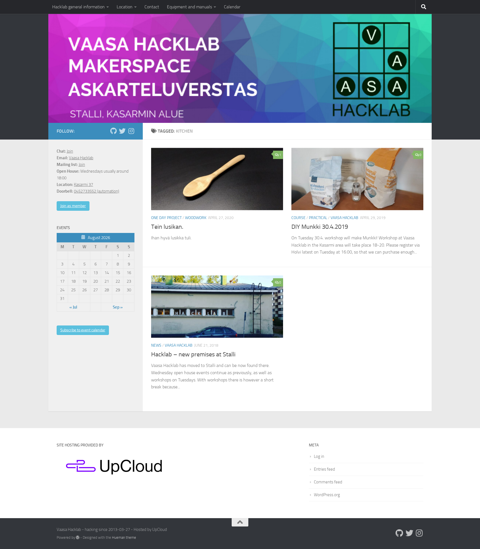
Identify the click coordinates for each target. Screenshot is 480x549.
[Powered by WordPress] (77, 537)
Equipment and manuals (189, 6)
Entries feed (324, 469)
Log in (319, 456)
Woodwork (195, 217)
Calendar (232, 6)
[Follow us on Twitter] (122, 131)
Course (298, 217)
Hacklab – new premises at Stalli (193, 354)
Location (124, 6)
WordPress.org (327, 494)
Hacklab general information (78, 6)
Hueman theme (124, 537)
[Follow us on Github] (113, 131)
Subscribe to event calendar (82, 330)
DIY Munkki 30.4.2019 (319, 226)
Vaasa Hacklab (344, 217)
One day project (166, 217)
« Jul (73, 307)
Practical (318, 217)
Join (70, 151)
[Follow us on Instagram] (131, 131)
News (156, 345)
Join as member (73, 205)
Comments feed (328, 482)
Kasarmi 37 (83, 184)
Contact (151, 6)
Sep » (118, 307)
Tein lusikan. (167, 226)
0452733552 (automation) (96, 191)
